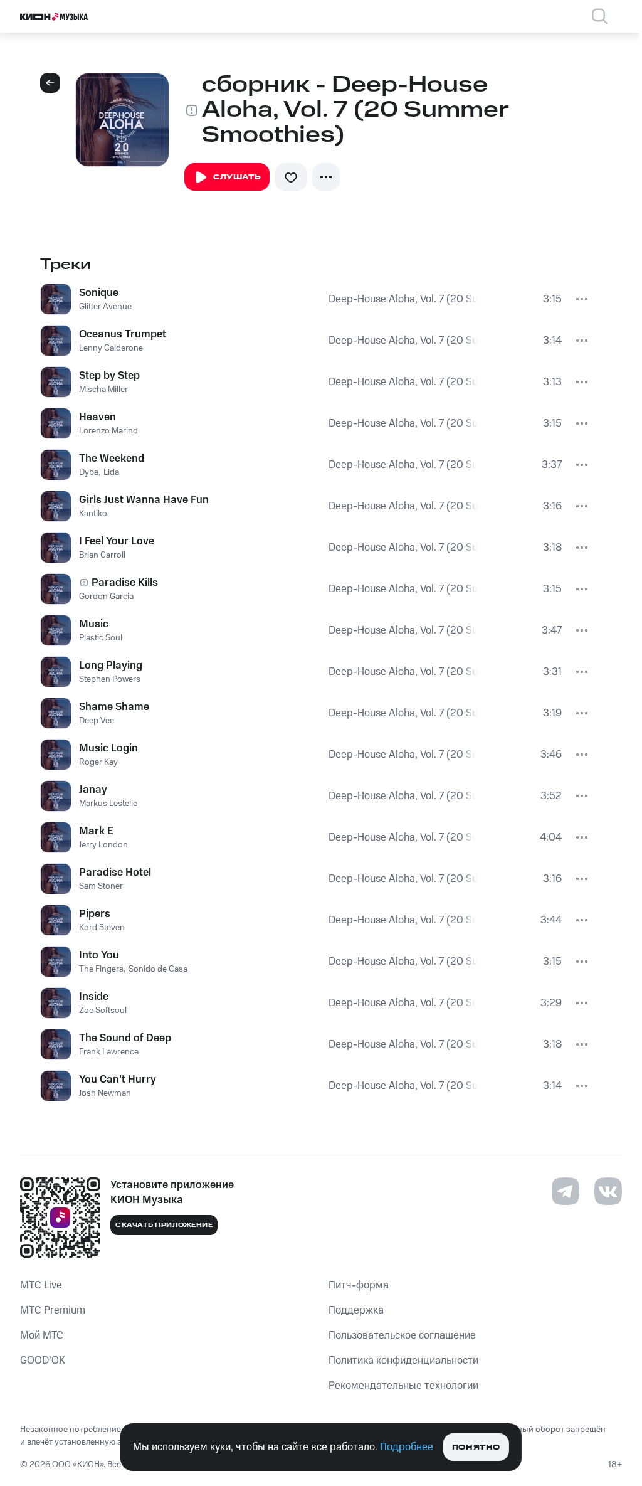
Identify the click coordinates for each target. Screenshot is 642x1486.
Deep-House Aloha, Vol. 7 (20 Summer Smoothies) (403, 299)
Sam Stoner (101, 886)
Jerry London (103, 845)
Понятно (476, 1447)
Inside (93, 996)
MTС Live (41, 1285)
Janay (93, 789)
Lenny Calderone (111, 348)
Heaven (97, 417)
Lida (111, 472)
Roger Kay (98, 762)
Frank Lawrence (109, 1052)
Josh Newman (105, 1093)
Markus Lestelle (108, 803)
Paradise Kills (125, 582)
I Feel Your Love (116, 541)
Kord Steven (102, 927)
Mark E (96, 831)
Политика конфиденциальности (403, 1360)
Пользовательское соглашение (402, 1335)
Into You (99, 955)
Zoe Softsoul (103, 1010)
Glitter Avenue (105, 306)
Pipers (94, 913)
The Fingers (101, 969)
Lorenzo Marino (108, 431)
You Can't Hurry (117, 1079)
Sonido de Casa (158, 969)
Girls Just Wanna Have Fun (144, 499)
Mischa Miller (103, 389)
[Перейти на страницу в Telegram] (565, 1191)
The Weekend (111, 458)
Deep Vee (96, 720)
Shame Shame (114, 706)
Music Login (108, 748)
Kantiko (93, 513)
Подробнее (406, 1447)
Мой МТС (41, 1335)
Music (93, 624)
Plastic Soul (100, 638)
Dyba (88, 472)
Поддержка (356, 1310)
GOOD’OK (42, 1360)
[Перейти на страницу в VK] (608, 1191)
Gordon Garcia (106, 596)
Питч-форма (359, 1285)
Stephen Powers (109, 679)
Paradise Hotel (115, 872)
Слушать (237, 177)
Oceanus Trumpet (122, 334)
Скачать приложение (164, 1225)
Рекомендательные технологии (403, 1385)
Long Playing (110, 665)
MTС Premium (52, 1310)
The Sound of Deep (125, 1038)
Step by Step (109, 375)
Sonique (98, 292)
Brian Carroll (102, 555)
